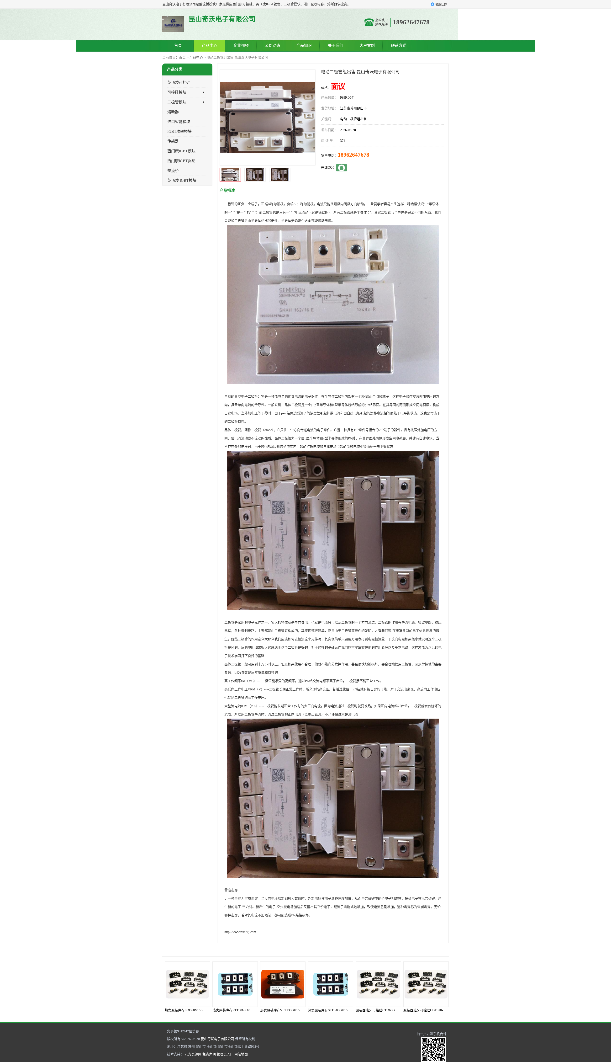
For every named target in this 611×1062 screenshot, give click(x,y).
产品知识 (304, 45)
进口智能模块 (178, 122)
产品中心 (209, 45)
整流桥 (173, 171)
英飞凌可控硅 (178, 82)
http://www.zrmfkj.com (240, 932)
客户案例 (367, 45)
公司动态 (272, 45)
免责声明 (209, 1054)
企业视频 (241, 45)
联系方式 (398, 45)
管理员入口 (225, 1054)
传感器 (173, 141)
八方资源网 (193, 1054)
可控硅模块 (176, 92)
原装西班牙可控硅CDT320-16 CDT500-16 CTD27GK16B (396, 1010)
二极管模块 (176, 102)
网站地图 (241, 1054)
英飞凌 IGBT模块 (181, 180)
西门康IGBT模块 (181, 151)
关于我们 (335, 45)
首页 (178, 45)
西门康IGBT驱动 (181, 161)
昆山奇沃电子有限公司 (217, 1039)
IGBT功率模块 (179, 131)
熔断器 (173, 112)
